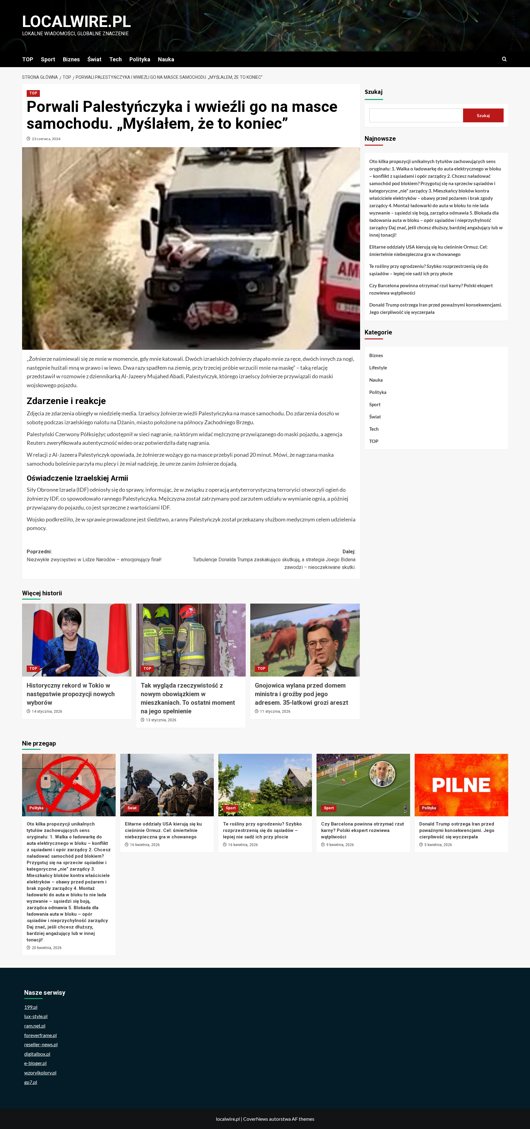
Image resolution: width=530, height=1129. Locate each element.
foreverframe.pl (40, 1035)
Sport (48, 59)
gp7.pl (30, 1082)
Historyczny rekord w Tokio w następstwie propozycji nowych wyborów (71, 694)
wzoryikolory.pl (40, 1072)
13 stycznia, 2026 (161, 720)
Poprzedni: (94, 556)
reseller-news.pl (41, 1044)
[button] (504, 59)
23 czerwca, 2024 (46, 138)
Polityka (139, 59)
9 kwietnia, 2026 (340, 845)
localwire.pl (76, 21)
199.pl (30, 1007)
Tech (115, 59)
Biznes (71, 59)
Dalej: (274, 559)
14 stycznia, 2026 (47, 711)
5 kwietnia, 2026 (438, 845)
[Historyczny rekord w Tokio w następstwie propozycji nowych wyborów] (77, 640)
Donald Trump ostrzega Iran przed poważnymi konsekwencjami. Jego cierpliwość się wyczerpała (435, 308)
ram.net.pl (34, 1025)
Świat (94, 59)
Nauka (166, 59)
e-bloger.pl (35, 1063)
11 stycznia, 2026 (275, 711)
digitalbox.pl (37, 1054)
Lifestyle (378, 367)
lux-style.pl (36, 1016)
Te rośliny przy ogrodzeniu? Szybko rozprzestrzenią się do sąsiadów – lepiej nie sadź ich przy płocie (428, 269)
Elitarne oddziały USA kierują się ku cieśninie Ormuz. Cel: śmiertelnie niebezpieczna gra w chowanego (428, 250)
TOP (27, 59)
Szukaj (374, 92)
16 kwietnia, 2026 (145, 845)
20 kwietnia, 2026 (47, 948)
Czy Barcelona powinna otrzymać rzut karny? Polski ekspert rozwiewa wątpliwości (431, 289)
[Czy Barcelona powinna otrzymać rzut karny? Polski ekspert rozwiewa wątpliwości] (363, 785)
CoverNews (255, 1119)
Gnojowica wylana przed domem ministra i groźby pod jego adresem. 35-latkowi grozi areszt (301, 694)
